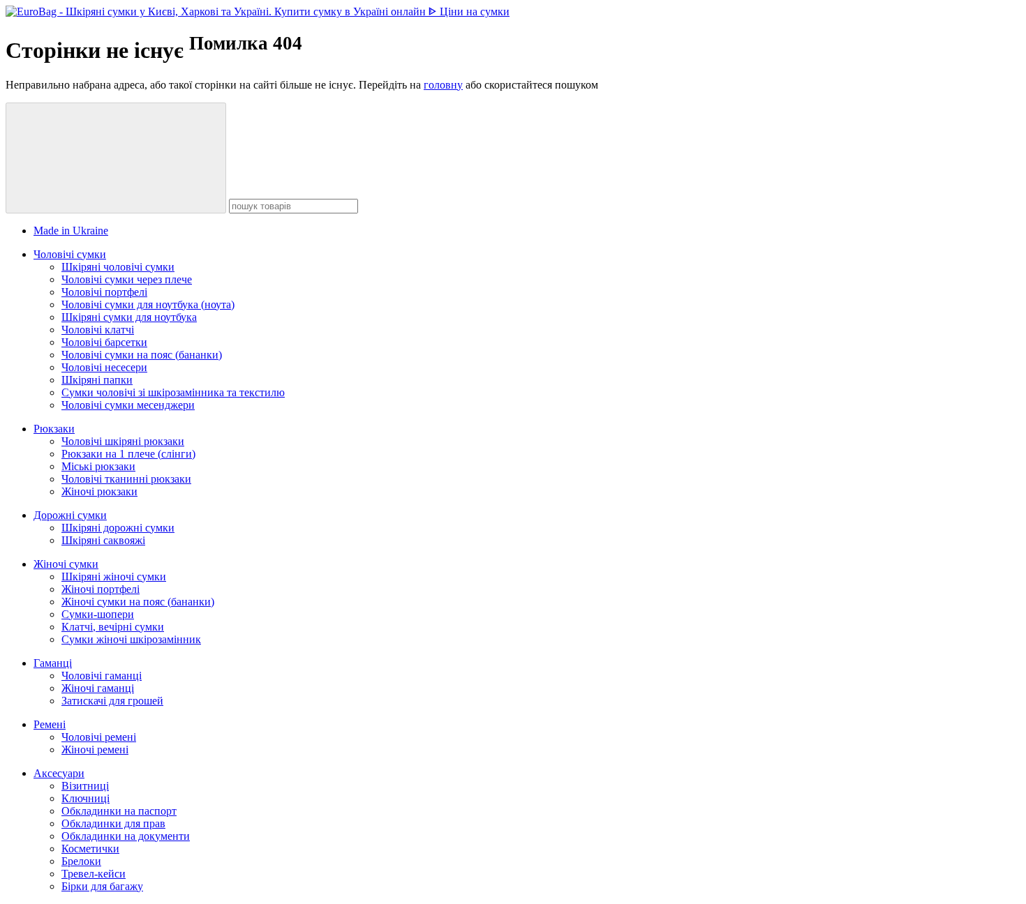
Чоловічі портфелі (104, 292)
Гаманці (53, 663)
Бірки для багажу (102, 886)
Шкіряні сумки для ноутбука (129, 317)
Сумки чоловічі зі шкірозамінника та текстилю (173, 392)
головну (443, 85)
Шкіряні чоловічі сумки (117, 267)
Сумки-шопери (97, 614)
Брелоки (81, 861)
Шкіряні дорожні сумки (117, 528)
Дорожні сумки (70, 515)
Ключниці (85, 798)
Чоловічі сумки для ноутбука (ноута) (148, 304)
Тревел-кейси (93, 874)
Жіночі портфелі (100, 589)
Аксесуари (59, 773)
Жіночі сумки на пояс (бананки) (137, 602)
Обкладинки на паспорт (119, 811)
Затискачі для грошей (112, 701)
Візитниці (85, 786)
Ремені (50, 724)
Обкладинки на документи (125, 836)
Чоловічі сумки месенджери (128, 405)
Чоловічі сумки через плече (126, 279)
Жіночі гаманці (97, 688)
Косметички (90, 848)
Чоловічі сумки (70, 254)
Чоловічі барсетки (104, 342)
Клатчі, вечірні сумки (112, 627)
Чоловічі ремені (98, 737)
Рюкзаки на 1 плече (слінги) (128, 454)
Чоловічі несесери (104, 367)
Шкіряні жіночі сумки (113, 576)
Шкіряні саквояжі (103, 540)
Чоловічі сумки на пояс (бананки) (141, 355)
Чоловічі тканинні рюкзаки (126, 479)
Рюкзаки (54, 429)
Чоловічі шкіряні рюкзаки (122, 441)
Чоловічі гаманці (101, 675)
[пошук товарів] (116, 158)
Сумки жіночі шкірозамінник (131, 639)
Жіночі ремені (94, 749)
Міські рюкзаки (98, 466)
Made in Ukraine (71, 230)
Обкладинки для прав (113, 823)
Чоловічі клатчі (97, 330)
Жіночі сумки (66, 564)
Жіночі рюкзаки (99, 491)
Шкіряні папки (97, 380)
